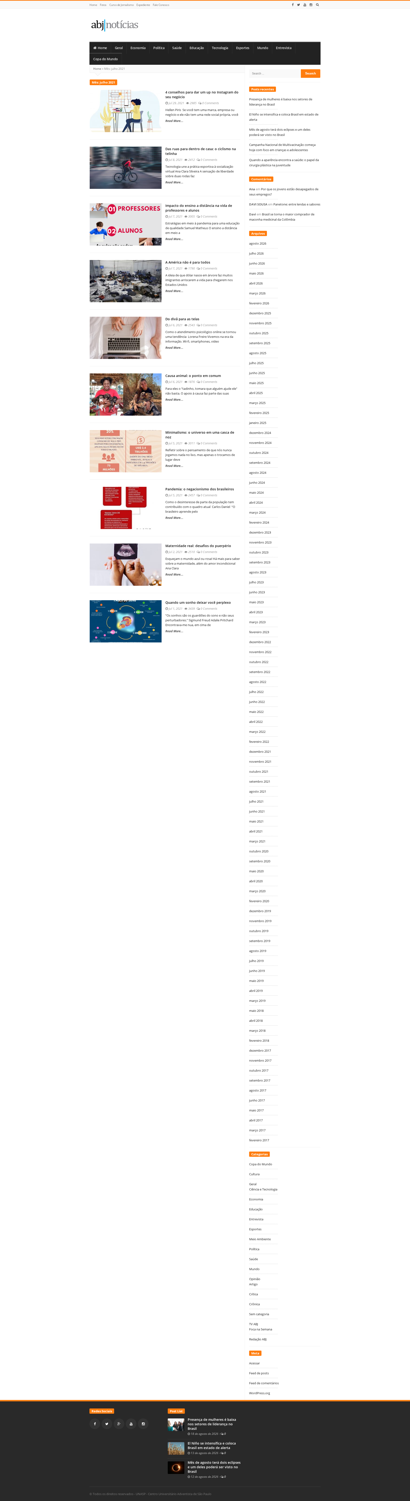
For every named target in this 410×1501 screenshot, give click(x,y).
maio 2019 (256, 981)
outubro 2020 (258, 851)
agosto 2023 (257, 572)
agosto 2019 (257, 951)
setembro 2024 (259, 462)
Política (158, 48)
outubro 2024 (258, 453)
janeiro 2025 (257, 423)
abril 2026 (256, 283)
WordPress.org (259, 1393)
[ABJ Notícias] (114, 25)
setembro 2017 (259, 1080)
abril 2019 (256, 991)
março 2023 (257, 622)
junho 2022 (257, 702)
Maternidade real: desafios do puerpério (198, 546)
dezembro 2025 (260, 313)
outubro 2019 (258, 931)
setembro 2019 (259, 941)
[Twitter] (298, 5)
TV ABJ (253, 1324)
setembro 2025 (259, 343)
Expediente (143, 5)
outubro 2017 (258, 1070)
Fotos (103, 5)
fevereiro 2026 (259, 303)
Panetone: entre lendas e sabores (296, 204)
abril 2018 (256, 1020)
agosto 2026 (257, 243)
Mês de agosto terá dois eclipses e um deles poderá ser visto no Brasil (214, 1467)
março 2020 (257, 891)
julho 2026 (256, 253)
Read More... (174, 121)
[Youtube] (304, 5)
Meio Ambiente (260, 1239)
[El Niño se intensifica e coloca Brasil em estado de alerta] (176, 1448)
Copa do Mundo (105, 59)
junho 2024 (257, 482)
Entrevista (283, 48)
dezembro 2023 (260, 532)
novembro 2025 (260, 323)
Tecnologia (220, 48)
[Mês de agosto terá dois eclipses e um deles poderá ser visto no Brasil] (176, 1467)
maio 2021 (256, 821)
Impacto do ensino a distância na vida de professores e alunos (198, 208)
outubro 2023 (258, 552)
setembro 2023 (259, 562)
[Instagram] (311, 5)
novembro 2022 (260, 652)
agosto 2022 (257, 682)
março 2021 (257, 841)
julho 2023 (256, 582)
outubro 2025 (258, 333)
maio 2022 (256, 712)
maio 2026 (256, 273)
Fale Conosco (161, 5)
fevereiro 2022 (259, 741)
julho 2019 (256, 961)
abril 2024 (256, 502)
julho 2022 (256, 692)
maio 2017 (256, 1110)
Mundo (262, 48)
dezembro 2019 (260, 911)
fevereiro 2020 (259, 901)
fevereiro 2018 (259, 1040)
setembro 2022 (259, 672)
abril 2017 (256, 1120)
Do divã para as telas (182, 319)
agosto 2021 (257, 791)
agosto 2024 (257, 472)
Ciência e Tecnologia (263, 1189)
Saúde (177, 48)
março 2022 (257, 732)
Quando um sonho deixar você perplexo (198, 602)
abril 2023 (256, 612)
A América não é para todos (187, 262)
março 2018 (257, 1030)
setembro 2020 (259, 861)
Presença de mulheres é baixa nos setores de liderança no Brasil (212, 1424)
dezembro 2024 (260, 433)
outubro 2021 (258, 771)
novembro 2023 (260, 542)
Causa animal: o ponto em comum (193, 375)
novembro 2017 (260, 1060)
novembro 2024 (260, 443)
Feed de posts (259, 1373)
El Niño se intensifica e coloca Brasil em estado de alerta (212, 1445)
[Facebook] (293, 5)
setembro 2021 (259, 781)
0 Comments (210, 103)
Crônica (254, 1304)
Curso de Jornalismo (121, 5)
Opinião (254, 1279)
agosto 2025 (257, 353)
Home (93, 5)
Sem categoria (259, 1314)
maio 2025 (256, 383)
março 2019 (257, 1001)
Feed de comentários (264, 1383)
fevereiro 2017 (259, 1140)
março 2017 (257, 1130)
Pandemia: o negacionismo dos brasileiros (199, 489)
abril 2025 (256, 393)
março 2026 (257, 293)
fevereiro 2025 (259, 413)
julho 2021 (256, 801)
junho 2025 (257, 373)
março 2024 (257, 512)
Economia (137, 48)
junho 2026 (257, 263)
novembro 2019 (260, 921)
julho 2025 (256, 363)
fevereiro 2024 (259, 522)
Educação (197, 48)
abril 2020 (256, 881)
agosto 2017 (257, 1090)
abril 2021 (256, 831)
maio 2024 (256, 492)
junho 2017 (257, 1100)
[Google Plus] (119, 1423)
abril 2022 (256, 722)
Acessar (254, 1363)
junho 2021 (257, 811)
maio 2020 (256, 871)
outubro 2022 (258, 662)
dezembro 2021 (260, 751)
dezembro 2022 (260, 642)
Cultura (254, 1174)
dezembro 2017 (260, 1050)
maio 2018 (256, 1010)
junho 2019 (257, 971)
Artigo (253, 1284)
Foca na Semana (260, 1329)
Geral (119, 48)
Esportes (242, 48)
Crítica (253, 1294)
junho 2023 (257, 592)
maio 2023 (256, 602)
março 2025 (257, 403)
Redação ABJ (257, 1339)
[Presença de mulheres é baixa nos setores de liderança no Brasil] (176, 1424)
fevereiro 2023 (259, 632)
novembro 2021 (260, 761)
